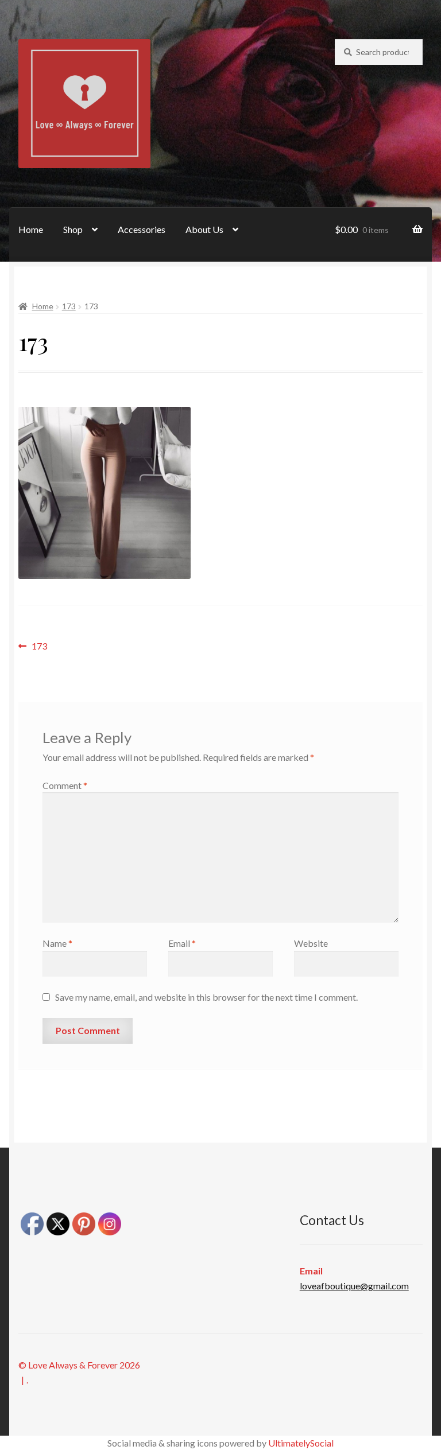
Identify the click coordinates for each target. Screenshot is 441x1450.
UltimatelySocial (301, 1442)
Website (311, 943)
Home (30, 229)
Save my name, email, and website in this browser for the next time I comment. (206, 997)
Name (57, 943)
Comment (64, 785)
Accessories (141, 229)
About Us (204, 229)
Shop (73, 229)
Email (182, 943)
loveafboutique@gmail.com (354, 1285)
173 (69, 306)
